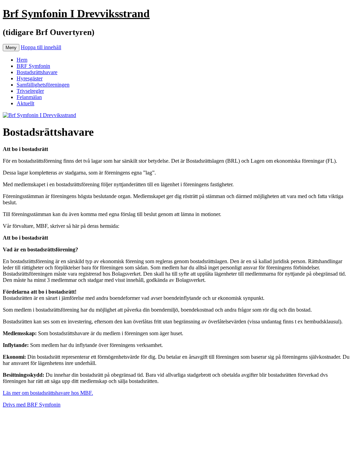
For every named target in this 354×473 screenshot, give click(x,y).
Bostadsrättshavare (37, 72)
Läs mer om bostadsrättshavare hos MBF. (48, 393)
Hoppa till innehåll (41, 47)
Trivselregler (30, 91)
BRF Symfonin (33, 66)
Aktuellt (25, 103)
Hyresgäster (30, 78)
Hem (22, 60)
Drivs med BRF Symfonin (31, 405)
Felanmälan (29, 97)
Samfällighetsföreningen (43, 85)
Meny (11, 47)
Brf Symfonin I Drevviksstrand (76, 13)
